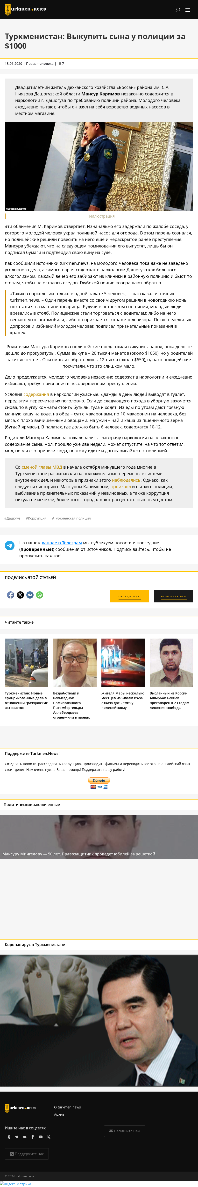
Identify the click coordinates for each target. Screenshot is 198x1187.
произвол (121, 486)
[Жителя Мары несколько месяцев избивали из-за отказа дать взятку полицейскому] (123, 685)
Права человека (40, 63)
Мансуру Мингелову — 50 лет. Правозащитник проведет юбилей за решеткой (78, 854)
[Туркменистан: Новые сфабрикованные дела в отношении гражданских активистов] (26, 685)
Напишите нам (127, 1130)
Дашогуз (14, 518)
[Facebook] (32, 1136)
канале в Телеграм (62, 543)
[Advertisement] (79, 900)
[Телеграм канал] (16, 1136)
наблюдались (126, 480)
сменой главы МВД (42, 467)
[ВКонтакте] (24, 1136)
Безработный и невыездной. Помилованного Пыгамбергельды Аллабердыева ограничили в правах (71, 705)
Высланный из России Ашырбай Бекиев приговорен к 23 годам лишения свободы (169, 700)
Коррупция (37, 518)
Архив (59, 1114)
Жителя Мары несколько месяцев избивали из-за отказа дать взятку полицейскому (122, 700)
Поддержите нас (29, 1153)
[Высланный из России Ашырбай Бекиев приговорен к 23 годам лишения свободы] (171, 685)
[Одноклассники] (8, 1136)
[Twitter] (48, 1136)
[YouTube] (40, 1136)
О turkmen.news (67, 1107)
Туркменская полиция (72, 518)
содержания (36, 394)
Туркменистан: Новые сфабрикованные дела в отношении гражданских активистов (26, 700)
